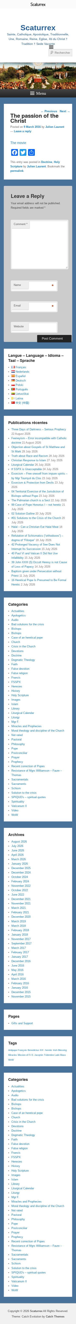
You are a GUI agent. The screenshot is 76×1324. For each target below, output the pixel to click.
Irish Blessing (60, 1050)
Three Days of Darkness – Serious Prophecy (38, 429)
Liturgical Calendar (22, 464)
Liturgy (15, 717)
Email (17, 305)
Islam (14, 704)
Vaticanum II (19, 806)
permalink (16, 170)
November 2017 (21, 939)
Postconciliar (19, 753)
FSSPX (16, 682)
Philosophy (18, 744)
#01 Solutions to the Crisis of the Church (36, 518)
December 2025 (21, 868)
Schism (16, 788)
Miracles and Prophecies (26, 726)
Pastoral (16, 739)
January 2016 (19, 987)
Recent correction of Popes (28, 766)
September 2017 (21, 943)
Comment (20, 224)
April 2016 (17, 974)
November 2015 (21, 996)
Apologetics (18, 615)
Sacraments (18, 783)
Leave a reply (22, 131)
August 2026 (19, 841)
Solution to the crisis (24, 792)
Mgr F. (15, 721)
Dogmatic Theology (23, 659)
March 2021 (18, 907)
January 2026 (19, 863)
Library (15, 708)
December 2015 (21, 992)
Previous (49, 111)
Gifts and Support (22, 1023)
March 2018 (18, 925)
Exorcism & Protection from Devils (32, 482)
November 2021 (21, 903)
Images (15, 699)
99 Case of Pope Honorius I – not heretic (36, 504)
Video (14, 810)
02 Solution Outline (23, 513)
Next (65, 111)
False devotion (20, 668)
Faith (14, 664)
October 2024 (19, 877)
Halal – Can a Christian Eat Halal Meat (34, 526)
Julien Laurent (54, 126)
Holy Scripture (20, 695)
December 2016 (21, 961)
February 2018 (20, 930)
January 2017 (19, 956)
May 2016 (17, 970)
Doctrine (46, 162)
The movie (18, 143)
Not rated (17, 735)
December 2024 (21, 872)
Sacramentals (19, 779)
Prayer (15, 757)
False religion (19, 673)
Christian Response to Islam (28, 460)
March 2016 (18, 978)
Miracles (12, 1055)
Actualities (17, 611)
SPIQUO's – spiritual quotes (28, 797)
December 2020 (21, 916)
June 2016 (17, 965)
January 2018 (19, 934)
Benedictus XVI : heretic (40, 1050)
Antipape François (17, 1050)
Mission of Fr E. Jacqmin (30, 1055)
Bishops (16, 628)
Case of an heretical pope (27, 637)
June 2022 (17, 894)
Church (15, 642)
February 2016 (20, 983)
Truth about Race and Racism (29, 455)
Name (17, 285)
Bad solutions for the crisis (27, 624)
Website (19, 326)
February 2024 (20, 881)
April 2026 (17, 854)
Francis (15, 677)
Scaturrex (38, 27)
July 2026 (17, 846)
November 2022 (21, 885)
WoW (14, 814)
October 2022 (19, 890)
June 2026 (17, 850)
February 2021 (20, 912)
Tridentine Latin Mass (55, 1055)
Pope (14, 748)
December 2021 (21, 899)
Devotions (17, 651)
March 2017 (18, 947)
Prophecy (17, 761)
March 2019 (18, 921)
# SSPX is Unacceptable (26, 469)
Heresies (16, 686)
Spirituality (17, 801)
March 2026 (18, 859)
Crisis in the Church (23, 646)
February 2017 (20, 952)
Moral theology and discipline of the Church (37, 730)
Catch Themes (55, 1316)
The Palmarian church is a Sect (30, 500)
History (15, 690)
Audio (14, 619)
